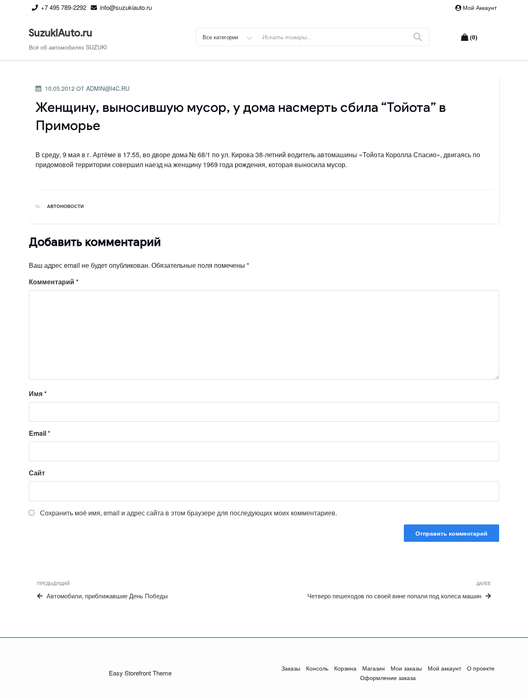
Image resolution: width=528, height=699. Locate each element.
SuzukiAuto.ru (60, 33)
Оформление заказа (388, 677)
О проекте (481, 668)
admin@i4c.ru (108, 88)
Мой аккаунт (480, 7)
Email (39, 433)
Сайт (37, 472)
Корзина (345, 668)
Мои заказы (406, 668)
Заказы (290, 668)
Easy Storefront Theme (140, 672)
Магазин (373, 668)
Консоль (317, 668)
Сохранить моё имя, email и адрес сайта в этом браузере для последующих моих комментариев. (188, 512)
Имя (38, 393)
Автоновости (65, 206)
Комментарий (53, 281)
